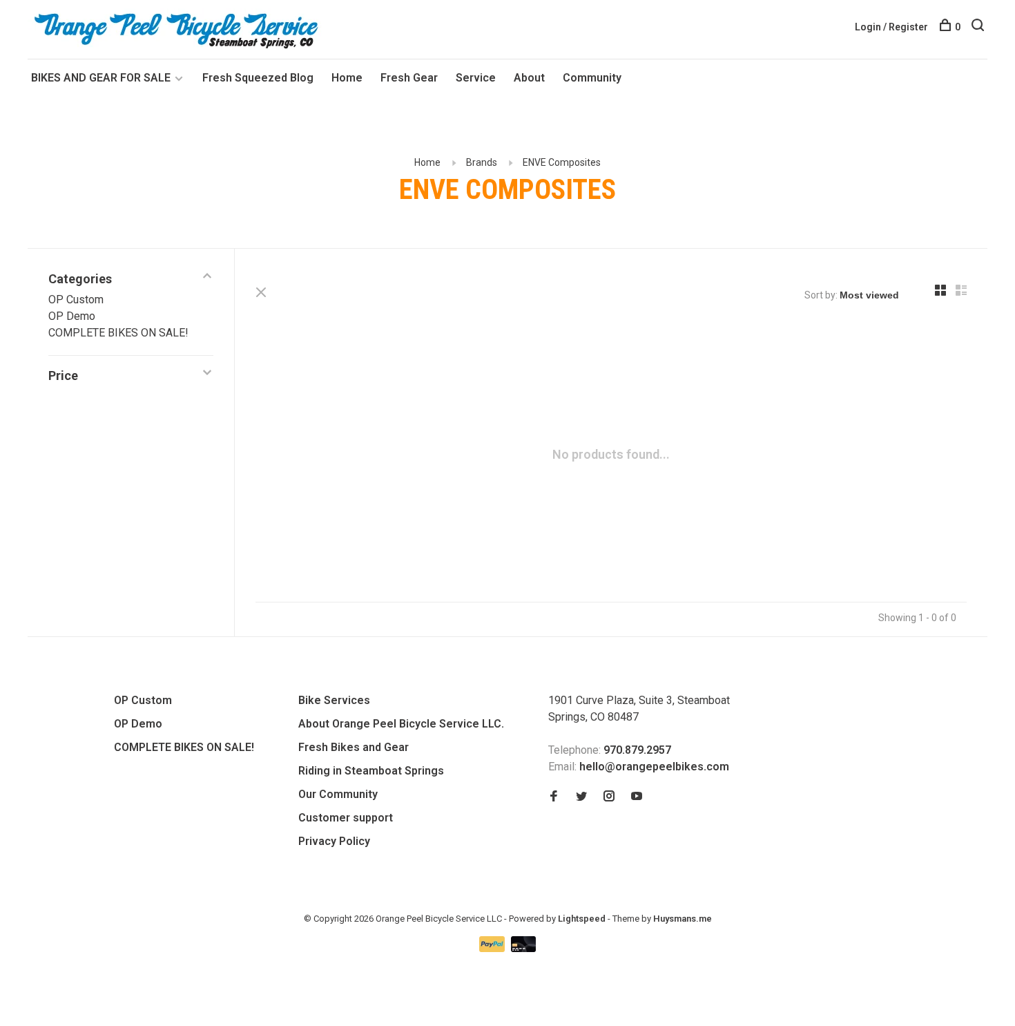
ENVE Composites (562, 162)
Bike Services (334, 700)
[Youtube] (636, 797)
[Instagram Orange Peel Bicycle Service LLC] (609, 797)
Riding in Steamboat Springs (371, 770)
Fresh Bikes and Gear (353, 747)
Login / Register (891, 26)
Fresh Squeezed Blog (257, 77)
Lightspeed (582, 918)
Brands (481, 162)
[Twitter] (581, 797)
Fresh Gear (409, 77)
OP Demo (71, 316)
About (529, 77)
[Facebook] (553, 797)
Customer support (345, 817)
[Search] (979, 26)
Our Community (338, 794)
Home (346, 77)
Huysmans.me (682, 918)
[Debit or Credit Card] (523, 948)
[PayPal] (493, 948)
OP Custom (76, 299)
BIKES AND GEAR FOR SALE (102, 77)
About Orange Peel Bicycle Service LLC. (401, 723)
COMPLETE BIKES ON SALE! (118, 332)
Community (592, 77)
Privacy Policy (334, 841)
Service (476, 77)
